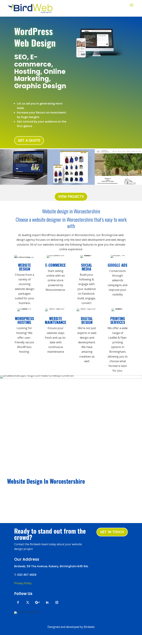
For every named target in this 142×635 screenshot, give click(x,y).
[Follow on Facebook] (18, 602)
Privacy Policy (23, 583)
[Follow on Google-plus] (37, 602)
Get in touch (112, 532)
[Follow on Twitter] (28, 602)
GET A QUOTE (29, 140)
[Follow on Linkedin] (47, 602)
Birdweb (89, 627)
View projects (71, 197)
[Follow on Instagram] (57, 602)
